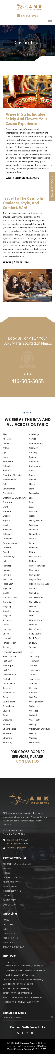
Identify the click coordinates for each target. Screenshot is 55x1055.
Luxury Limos (10, 962)
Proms (6, 873)
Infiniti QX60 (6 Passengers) (17, 993)
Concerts (8, 896)
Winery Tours (10, 887)
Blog (5, 929)
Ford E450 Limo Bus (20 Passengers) (20, 975)
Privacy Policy (11, 943)
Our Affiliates (10, 938)
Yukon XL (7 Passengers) (16, 989)
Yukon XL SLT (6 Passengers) (18, 984)
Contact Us (9, 934)
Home (6, 920)
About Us (8, 924)
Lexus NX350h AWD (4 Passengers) (21, 1002)
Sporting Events (12, 891)
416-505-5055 (29, 15)
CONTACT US (27, 761)
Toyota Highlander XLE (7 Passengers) (23, 998)
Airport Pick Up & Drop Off (17, 864)
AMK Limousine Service (26, 1043)
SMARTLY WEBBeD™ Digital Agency (26, 1047)
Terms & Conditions (13, 947)
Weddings (8, 868)
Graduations (10, 877)
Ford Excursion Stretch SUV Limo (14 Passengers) (25, 970)
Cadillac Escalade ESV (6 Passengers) (23, 979)
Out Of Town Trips (13, 905)
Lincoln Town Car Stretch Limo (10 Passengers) (24, 965)
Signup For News (14, 1013)
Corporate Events (13, 882)
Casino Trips (9, 900)
